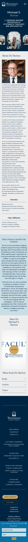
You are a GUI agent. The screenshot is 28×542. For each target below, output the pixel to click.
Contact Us (14, 434)
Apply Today (10, 502)
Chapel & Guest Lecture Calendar (14, 471)
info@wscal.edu (14, 511)
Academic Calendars (14, 484)
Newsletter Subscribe (14, 465)
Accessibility (14, 458)
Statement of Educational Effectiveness (14, 445)
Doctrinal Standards (14, 442)
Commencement (14, 482)
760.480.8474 (14, 509)
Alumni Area (14, 453)
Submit (14, 538)
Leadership (14, 432)
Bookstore (14, 479)
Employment (14, 429)
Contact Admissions (14, 468)
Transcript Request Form (14, 456)
